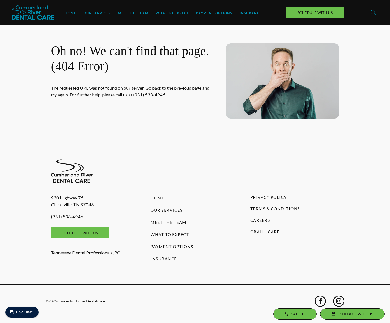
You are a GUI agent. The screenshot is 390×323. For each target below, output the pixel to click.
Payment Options (214, 13)
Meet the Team (133, 13)
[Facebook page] (320, 301)
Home (70, 13)
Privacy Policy (268, 197)
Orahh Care (265, 231)
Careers (260, 220)
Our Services (97, 13)
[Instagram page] (338, 301)
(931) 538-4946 (149, 94)
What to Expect (172, 13)
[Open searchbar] (373, 13)
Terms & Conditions (275, 208)
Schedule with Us (315, 12)
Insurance (251, 13)
